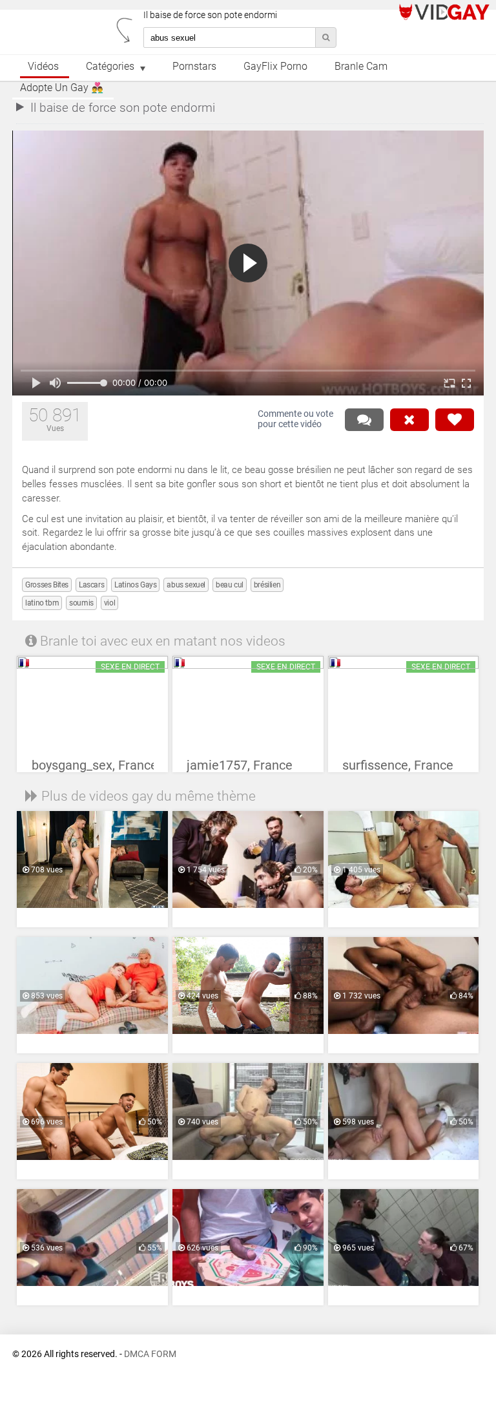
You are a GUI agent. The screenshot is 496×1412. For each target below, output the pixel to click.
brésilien (267, 584)
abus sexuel (186, 584)
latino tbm (42, 602)
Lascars (91, 584)
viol (109, 602)
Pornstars (194, 66)
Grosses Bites (46, 584)
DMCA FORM (150, 1354)
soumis (81, 602)
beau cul (229, 584)
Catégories (110, 66)
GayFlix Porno (275, 66)
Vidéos (43, 66)
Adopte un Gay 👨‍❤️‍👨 (61, 88)
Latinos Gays (135, 584)
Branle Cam (361, 66)
